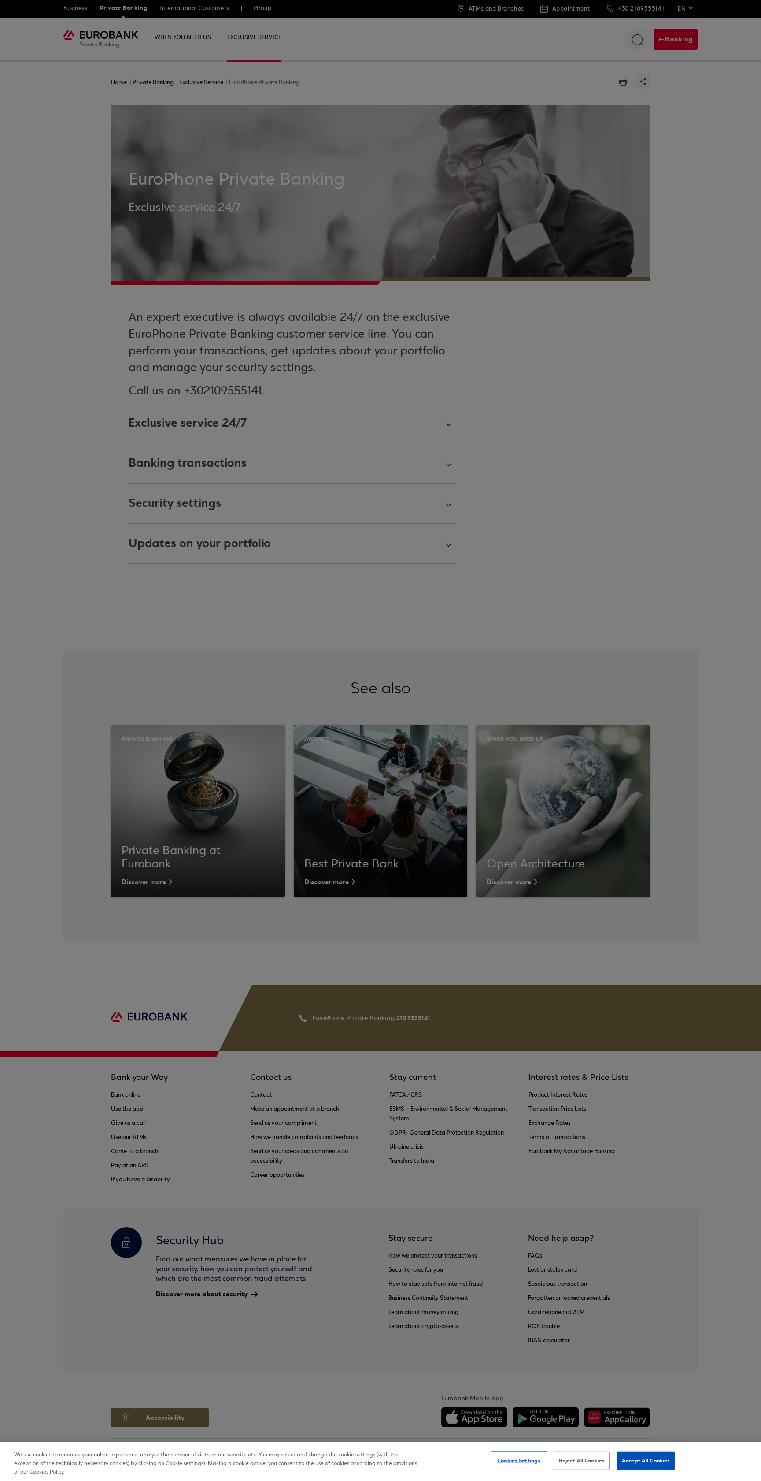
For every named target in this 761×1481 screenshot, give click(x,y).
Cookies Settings (518, 1460)
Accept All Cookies (646, 1460)
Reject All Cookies (582, 1460)
